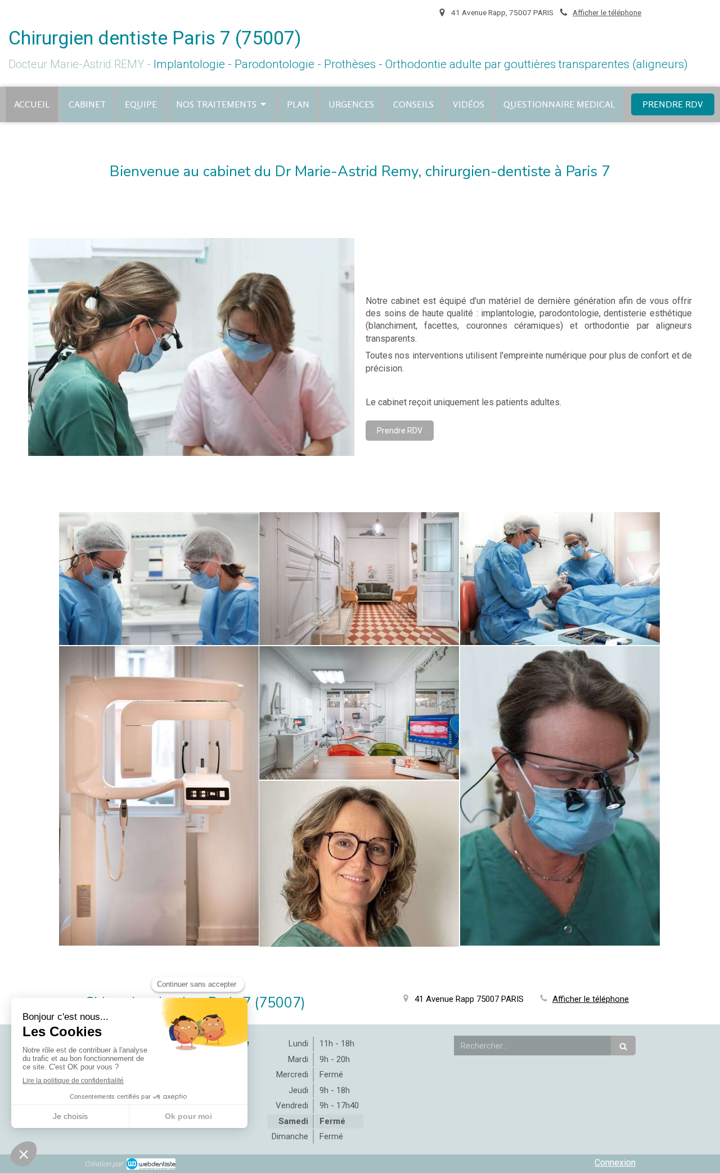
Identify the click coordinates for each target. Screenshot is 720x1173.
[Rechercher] (623, 1045)
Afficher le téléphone (607, 12)
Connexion (615, 1162)
